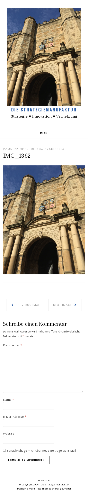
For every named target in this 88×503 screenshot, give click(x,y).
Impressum (44, 480)
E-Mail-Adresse (14, 417)
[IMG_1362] (44, 219)
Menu (44, 132)
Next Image (63, 305)
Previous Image (29, 305)
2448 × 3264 (55, 149)
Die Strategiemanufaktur (44, 109)
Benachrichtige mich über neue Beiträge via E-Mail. (42, 450)
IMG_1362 (37, 149)
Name (8, 400)
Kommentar (12, 345)
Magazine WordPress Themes (34, 488)
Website (8, 434)
